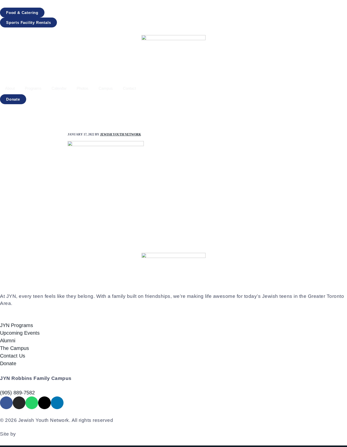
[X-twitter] (44, 402)
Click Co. (27, 434)
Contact (129, 88)
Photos (82, 88)
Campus (106, 88)
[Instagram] (19, 402)
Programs (33, 88)
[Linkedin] (57, 402)
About (10, 88)
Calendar (59, 88)
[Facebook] (6, 402)
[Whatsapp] (31, 402)
